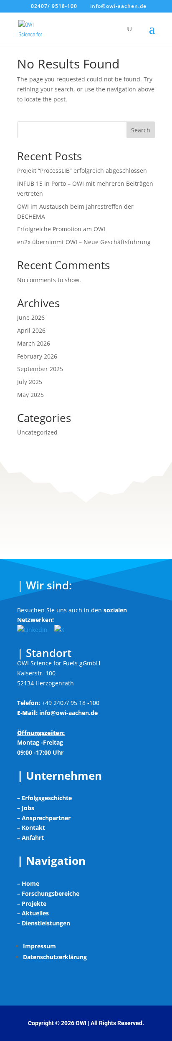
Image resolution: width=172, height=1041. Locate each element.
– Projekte (31, 903)
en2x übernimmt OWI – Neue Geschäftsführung (84, 242)
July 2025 (29, 382)
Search (140, 130)
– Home (28, 883)
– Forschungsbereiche (48, 893)
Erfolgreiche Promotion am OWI (61, 229)
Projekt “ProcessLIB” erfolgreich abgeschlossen (82, 170)
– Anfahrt (30, 837)
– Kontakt (31, 827)
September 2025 (40, 369)
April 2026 (31, 330)
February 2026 (37, 356)
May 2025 (30, 395)
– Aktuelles (33, 913)
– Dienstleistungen (43, 923)
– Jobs (25, 808)
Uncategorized (37, 432)
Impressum (39, 946)
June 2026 (31, 317)
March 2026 (33, 343)
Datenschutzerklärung (55, 957)
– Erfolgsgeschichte (44, 798)
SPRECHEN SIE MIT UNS (86, 500)
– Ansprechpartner (44, 818)
